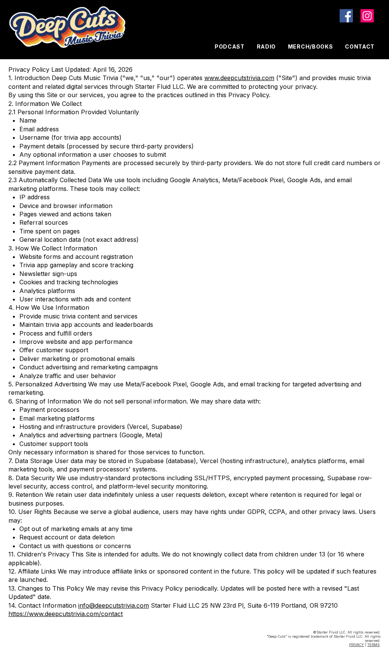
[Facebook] (346, 15)
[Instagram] (367, 15)
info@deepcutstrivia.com (113, 605)
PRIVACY (356, 645)
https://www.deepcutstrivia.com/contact (65, 614)
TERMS (373, 645)
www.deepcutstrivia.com (239, 78)
